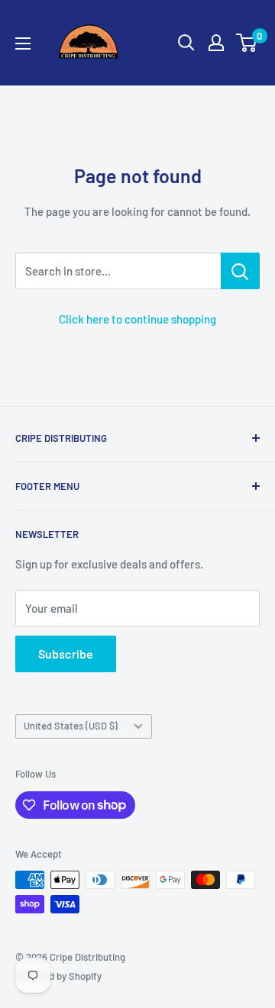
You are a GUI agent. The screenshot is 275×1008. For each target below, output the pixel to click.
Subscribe (65, 653)
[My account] (216, 42)
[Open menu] (23, 43)
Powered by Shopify (58, 976)
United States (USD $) (71, 726)
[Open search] (186, 42)
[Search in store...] (240, 271)
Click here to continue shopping (137, 319)
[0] (247, 43)
